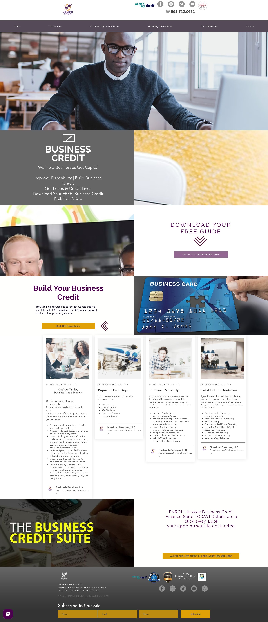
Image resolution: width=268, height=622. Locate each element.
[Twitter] (182, 4)
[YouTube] (192, 4)
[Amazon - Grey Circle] (205, 588)
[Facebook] (160, 4)
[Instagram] (171, 4)
